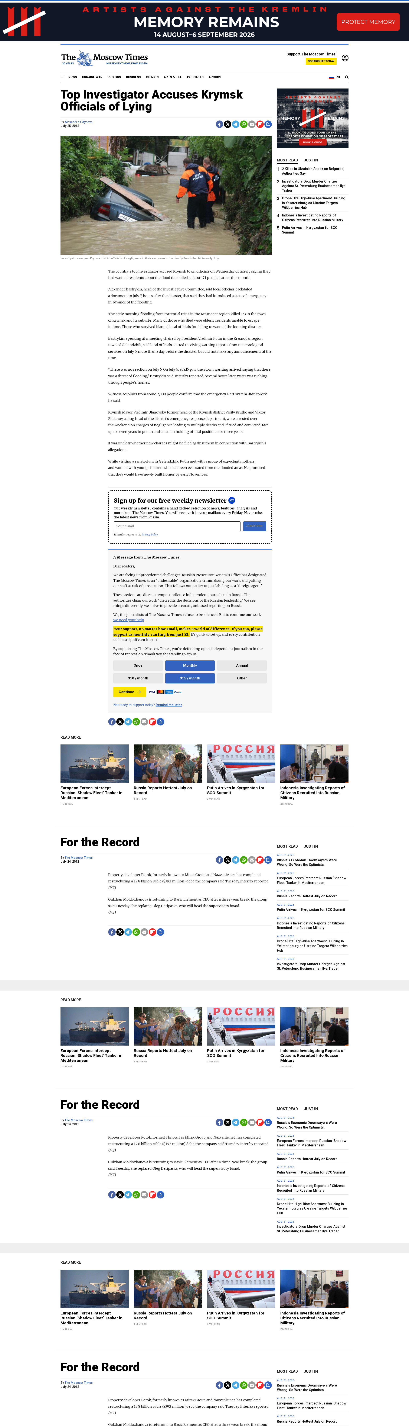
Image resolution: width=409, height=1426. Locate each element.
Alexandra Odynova (78, 122)
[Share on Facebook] (219, 124)
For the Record (100, 842)
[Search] (347, 77)
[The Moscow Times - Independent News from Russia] (104, 58)
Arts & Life (173, 77)
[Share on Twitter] (227, 124)
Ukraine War (92, 77)
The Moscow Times (79, 858)
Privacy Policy (150, 534)
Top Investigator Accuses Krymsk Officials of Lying (151, 100)
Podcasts (195, 77)
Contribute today (321, 61)
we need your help (128, 620)
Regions (114, 77)
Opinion (152, 77)
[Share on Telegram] (235, 124)
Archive (215, 77)
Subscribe (254, 526)
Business (133, 77)
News (72, 77)
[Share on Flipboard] (260, 124)
